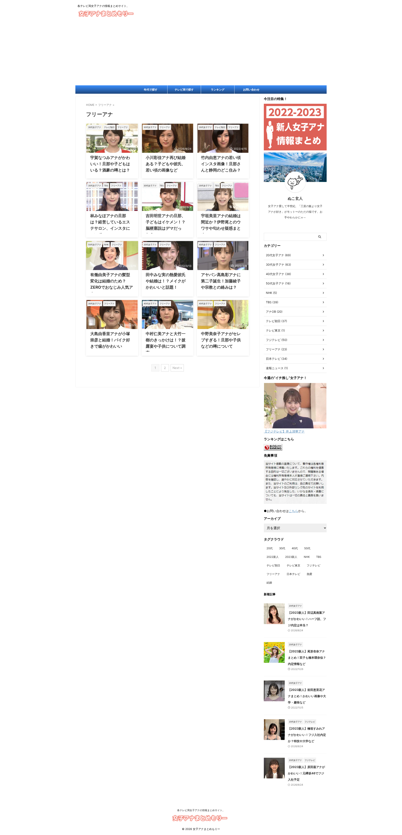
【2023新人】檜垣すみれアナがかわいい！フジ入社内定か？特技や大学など (307, 735)
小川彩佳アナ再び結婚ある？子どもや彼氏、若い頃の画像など (166, 164)
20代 (270, 548)
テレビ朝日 (273, 565)
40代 (295, 548)
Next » (177, 368)
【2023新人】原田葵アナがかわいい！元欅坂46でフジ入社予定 (306, 773)
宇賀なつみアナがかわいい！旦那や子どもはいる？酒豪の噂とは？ (110, 164)
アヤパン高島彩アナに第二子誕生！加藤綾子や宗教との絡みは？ (221, 281)
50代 (307, 548)
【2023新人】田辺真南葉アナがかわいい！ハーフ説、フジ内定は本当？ (307, 619)
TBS (318, 556)
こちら (293, 511)
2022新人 (273, 556)
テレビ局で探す (184, 89)
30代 (282, 548)
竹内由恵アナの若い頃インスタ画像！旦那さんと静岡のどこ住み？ (221, 164)
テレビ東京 (293, 565)
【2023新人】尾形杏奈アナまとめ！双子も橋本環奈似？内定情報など (307, 657)
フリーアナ (273, 574)
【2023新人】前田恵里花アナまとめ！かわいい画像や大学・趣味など (307, 696)
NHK (307, 556)
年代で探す (150, 89)
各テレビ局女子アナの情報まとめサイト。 (201, 810)
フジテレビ (313, 565)
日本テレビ (293, 574)
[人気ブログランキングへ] (273, 448)
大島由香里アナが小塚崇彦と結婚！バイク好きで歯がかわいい (110, 340)
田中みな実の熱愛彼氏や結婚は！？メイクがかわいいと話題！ (166, 281)
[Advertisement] (201, 53)
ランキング (217, 89)
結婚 (269, 582)
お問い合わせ (251, 89)
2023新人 (291, 556)
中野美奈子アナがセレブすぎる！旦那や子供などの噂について (221, 340)
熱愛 (309, 574)
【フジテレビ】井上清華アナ (284, 431)
